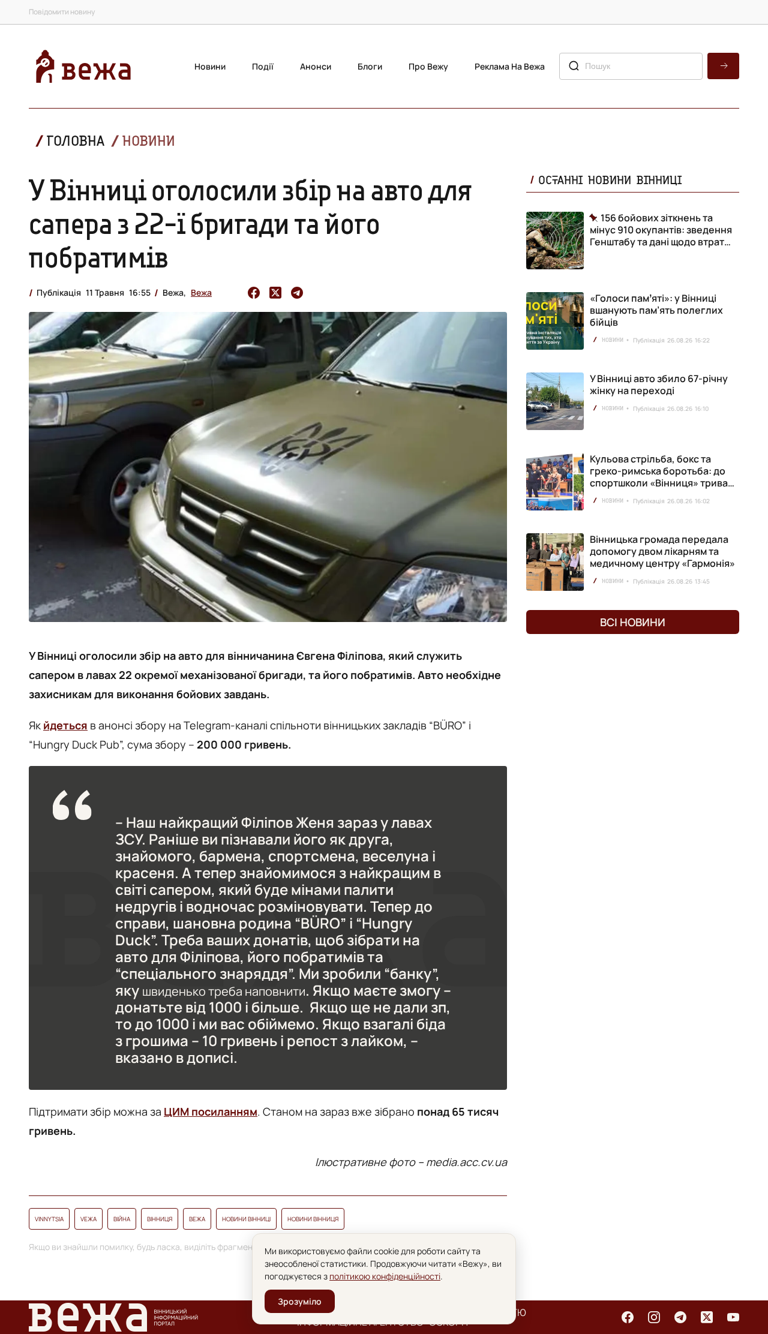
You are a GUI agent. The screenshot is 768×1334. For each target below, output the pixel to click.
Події (263, 66)
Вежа (201, 292)
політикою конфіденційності (384, 1276)
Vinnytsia (49, 1219)
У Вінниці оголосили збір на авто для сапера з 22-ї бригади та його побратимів (250, 223)
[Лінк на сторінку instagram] (654, 1317)
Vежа (88, 1219)
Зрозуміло (300, 1301)
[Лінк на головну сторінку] (83, 66)
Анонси (315, 66)
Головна (75, 141)
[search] (723, 66)
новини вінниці (246, 1219)
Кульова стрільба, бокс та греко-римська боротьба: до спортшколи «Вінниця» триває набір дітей (661, 476)
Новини (210, 66)
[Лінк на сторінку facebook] (628, 1317)
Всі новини (632, 622)
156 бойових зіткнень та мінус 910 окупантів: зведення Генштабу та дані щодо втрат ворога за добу (661, 230)
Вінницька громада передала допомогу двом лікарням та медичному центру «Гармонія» (662, 551)
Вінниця (159, 1219)
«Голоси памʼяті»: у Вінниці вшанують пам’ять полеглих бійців (656, 310)
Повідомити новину (62, 12)
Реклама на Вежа (510, 66)
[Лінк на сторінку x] (707, 1317)
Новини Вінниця (312, 1219)
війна (121, 1219)
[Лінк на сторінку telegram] (680, 1317)
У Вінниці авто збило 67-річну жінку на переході (659, 384)
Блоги (370, 66)
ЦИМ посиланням (210, 1111)
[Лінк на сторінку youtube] (733, 1317)
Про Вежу (428, 66)
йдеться (65, 725)
